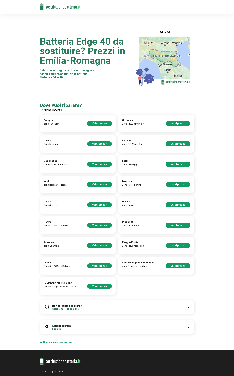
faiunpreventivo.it (55, 371)
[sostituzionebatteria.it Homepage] (60, 361)
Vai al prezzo (99, 123)
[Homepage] (60, 5)
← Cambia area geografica (56, 342)
